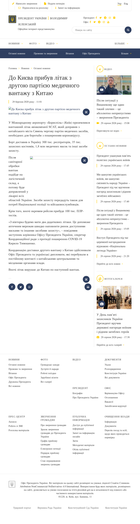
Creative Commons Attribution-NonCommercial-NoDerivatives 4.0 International (74, 484)
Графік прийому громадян (49, 442)
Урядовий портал (22, 507)
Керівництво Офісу (114, 393)
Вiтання (70, 53)
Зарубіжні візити (49, 377)
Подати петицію (56, 3)
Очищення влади (117, 416)
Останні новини (17, 53)
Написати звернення (26, 3)
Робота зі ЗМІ (16, 426)
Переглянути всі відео (108, 130)
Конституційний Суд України (83, 507)
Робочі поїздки (48, 373)
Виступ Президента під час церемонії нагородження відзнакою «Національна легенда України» (112, 244)
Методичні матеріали (83, 445)
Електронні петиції (51, 448)
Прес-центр (17, 416)
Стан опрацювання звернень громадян (50, 462)
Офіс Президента (91, 53)
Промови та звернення (45, 53)
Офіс (108, 388)
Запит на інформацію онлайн (84, 434)
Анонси (13, 421)
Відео (77, 359)
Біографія (77, 393)
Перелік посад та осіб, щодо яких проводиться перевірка (117, 434)
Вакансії (109, 401)
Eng (126, 3)
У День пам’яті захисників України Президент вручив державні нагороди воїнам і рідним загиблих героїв (114, 323)
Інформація (110, 421)
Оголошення (111, 397)
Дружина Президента (20, 381)
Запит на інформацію (69, 7)
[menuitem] (17, 43)
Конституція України (115, 373)
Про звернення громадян (53, 425)
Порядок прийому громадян (50, 454)
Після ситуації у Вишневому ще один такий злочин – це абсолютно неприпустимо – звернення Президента (114, 108)
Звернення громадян (48, 418)
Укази (108, 364)
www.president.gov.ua (82, 489)
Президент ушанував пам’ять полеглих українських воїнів (114, 158)
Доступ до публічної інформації (83, 426)
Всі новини (14, 386)
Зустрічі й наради (50, 369)
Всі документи (112, 377)
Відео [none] (50, 43)
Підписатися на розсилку (35, 7)
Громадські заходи (50, 364)
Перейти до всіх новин (109, 263)
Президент (80, 388)
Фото (44, 359)
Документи (113, 359)
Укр (119, 3)
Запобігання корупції (116, 406)
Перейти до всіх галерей (109, 344)
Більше (120, 43)
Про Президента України (85, 397)
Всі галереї (46, 381)
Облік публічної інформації (81, 451)
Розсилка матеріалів (19, 430)
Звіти (75, 440)
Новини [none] (14, 43)
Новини (25, 68)
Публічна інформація (81, 418)
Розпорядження (113, 369)
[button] (101, 17)
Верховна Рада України (49, 507)
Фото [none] (33, 43)
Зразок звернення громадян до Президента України (53, 433)
